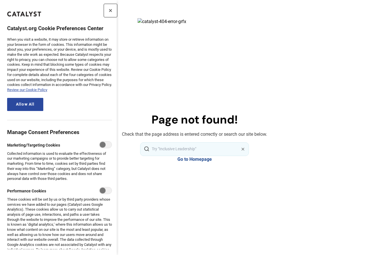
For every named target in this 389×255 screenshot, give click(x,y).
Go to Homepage (194, 159)
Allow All (25, 104)
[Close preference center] (110, 10)
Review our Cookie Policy (27, 90)
